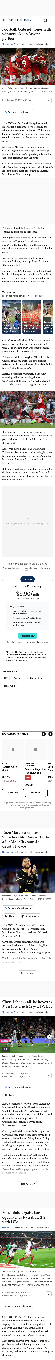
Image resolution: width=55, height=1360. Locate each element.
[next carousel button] (49, 1036)
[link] (16, 20)
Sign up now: (7, 44)
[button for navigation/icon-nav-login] (45, 20)
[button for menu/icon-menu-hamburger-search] (51, 20)
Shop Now (13, 793)
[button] (45, 20)
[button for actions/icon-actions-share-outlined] (49, 100)
